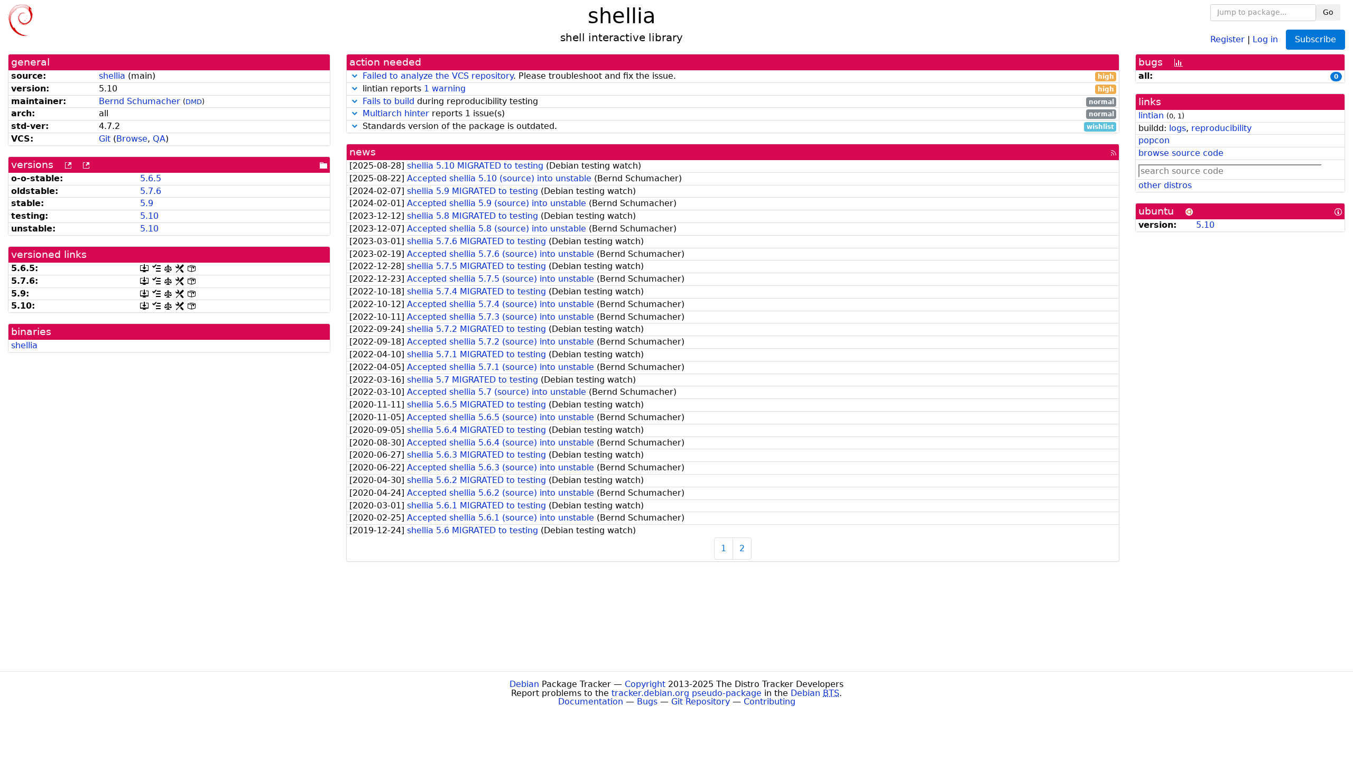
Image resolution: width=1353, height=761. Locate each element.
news (362, 152)
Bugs (647, 702)
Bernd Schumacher (139, 101)
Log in (1265, 39)
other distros (1165, 185)
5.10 (149, 216)
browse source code (1181, 153)
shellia (112, 76)
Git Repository (700, 702)
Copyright (645, 684)
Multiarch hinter (396, 113)
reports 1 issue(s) (738, 113)
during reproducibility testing (738, 101)
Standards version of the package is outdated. (737, 126)
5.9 (146, 203)
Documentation (590, 702)
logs (1177, 128)
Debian (524, 684)
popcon (1154, 140)
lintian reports (737, 89)
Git (104, 139)
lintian (1151, 115)
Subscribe (1315, 39)
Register (1227, 39)
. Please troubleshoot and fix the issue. (738, 76)
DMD (194, 102)
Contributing (769, 702)
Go (1328, 12)
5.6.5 (150, 178)
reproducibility (1221, 128)
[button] (354, 76)
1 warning (445, 88)
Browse (131, 139)
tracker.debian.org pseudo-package (686, 693)
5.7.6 (150, 191)
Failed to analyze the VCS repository (438, 76)
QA (159, 139)
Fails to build (388, 101)
